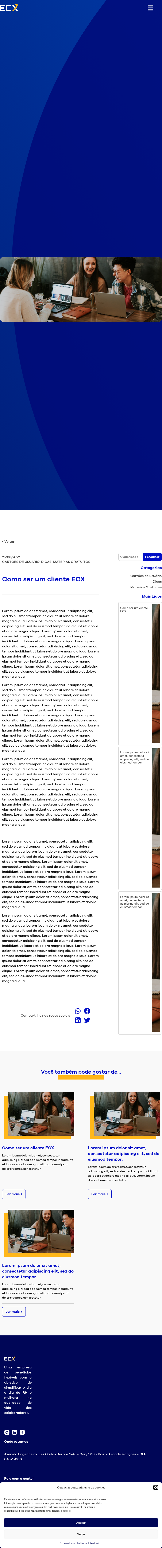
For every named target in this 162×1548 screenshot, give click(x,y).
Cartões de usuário (146, 576)
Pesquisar (152, 557)
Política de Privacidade (88, 1543)
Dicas (157, 581)
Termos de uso (67, 1543)
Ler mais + (13, 1194)
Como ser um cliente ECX (28, 1148)
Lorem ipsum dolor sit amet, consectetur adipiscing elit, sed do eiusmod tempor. (123, 1153)
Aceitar (81, 1522)
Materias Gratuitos (146, 587)
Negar (81, 1534)
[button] (156, 1487)
